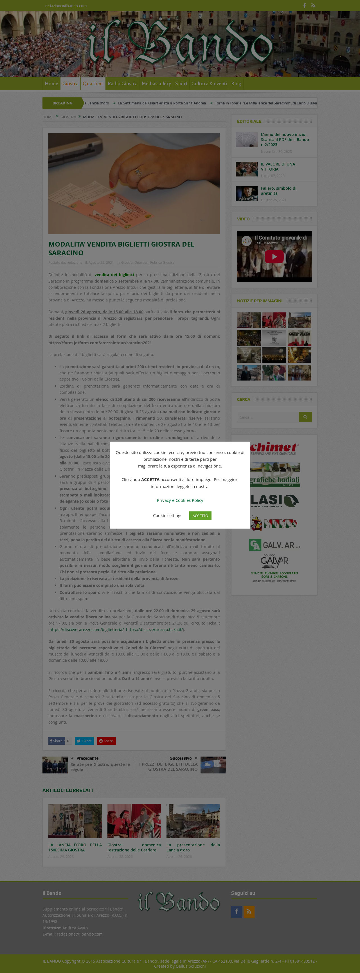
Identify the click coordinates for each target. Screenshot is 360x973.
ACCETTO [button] (200, 515)
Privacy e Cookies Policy (180, 500)
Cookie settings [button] (167, 515)
